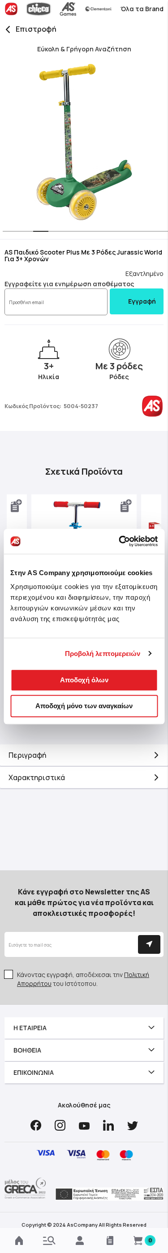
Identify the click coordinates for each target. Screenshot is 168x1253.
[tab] (84, 755)
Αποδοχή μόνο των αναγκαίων (84, 706)
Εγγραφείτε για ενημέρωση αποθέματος (69, 284)
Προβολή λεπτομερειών (103, 653)
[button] (7, 232)
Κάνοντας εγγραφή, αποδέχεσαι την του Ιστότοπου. (83, 979)
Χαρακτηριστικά (37, 777)
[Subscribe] (149, 944)
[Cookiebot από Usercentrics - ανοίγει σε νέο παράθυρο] (120, 541)
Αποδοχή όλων (84, 680)
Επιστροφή (36, 29)
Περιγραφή (27, 755)
